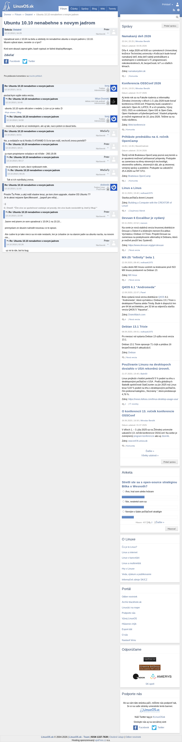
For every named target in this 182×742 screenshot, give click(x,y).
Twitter (31, 61)
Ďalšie (149, 451)
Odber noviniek (133, 737)
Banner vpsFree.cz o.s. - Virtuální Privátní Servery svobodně (150, 659)
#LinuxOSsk (159, 717)
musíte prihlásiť (35, 76)
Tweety (112, 9)
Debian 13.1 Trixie (135, 326)
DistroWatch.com (136, 314)
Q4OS (161, 297)
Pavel (143, 292)
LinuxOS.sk (18, 5)
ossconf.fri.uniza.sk (137, 441)
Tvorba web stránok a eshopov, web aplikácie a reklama (160, 676)
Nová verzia (134, 250)
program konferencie (144, 436)
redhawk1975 (146, 193)
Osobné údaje (117, 737)
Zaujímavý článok (137, 211)
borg (107, 86)
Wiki (103, 9)
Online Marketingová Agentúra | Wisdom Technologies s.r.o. (139, 676)
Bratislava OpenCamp (139, 176)
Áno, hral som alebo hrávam (139, 491)
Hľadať (177, 17)
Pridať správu (170, 26)
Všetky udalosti (149, 455)
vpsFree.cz (100, 740)
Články (74, 9)
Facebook (15, 61)
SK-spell (150, 684)
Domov (7, 14)
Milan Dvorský (102, 98)
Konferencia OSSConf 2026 (141, 83)
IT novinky (133, 404)
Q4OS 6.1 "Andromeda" (139, 287)
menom (143, 223)
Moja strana (10, 112)
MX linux (132, 275)
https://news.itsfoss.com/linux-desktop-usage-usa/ (153, 399)
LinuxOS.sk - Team (79, 737)
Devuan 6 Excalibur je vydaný (143, 217)
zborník (165, 436)
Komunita (133, 76)
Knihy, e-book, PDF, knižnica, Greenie (150, 667)
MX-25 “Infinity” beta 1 (138, 257)
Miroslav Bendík (143, 41)
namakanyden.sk (136, 71)
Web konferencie (136, 125)
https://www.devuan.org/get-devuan (146, 245)
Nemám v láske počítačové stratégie (143, 511)
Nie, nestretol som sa (136, 501)
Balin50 (144, 374)
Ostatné (29, 14)
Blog (94, 9)
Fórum (63, 9)
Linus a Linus (131, 188)
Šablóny (178, 10)
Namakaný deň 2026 (136, 36)
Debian (132, 352)
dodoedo (104, 185)
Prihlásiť (166, 4)
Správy (84, 9)
